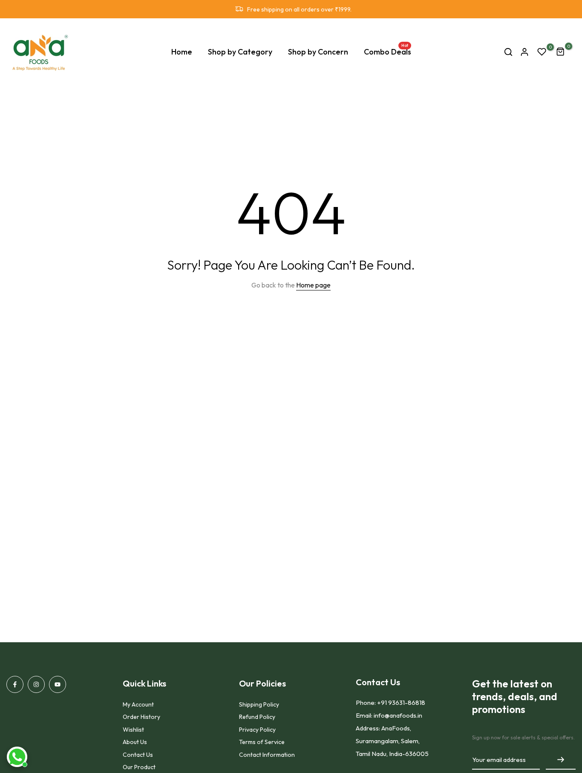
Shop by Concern (318, 52)
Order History (141, 717)
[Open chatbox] (17, 757)
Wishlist (133, 729)
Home (181, 52)
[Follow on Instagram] (36, 684)
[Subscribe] (561, 760)
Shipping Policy (259, 704)
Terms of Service (262, 742)
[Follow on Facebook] (14, 684)
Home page (313, 285)
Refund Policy (257, 717)
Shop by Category (240, 52)
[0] (542, 52)
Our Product (139, 767)
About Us (135, 742)
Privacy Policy (257, 729)
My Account (138, 704)
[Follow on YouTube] (57, 684)
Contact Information (267, 755)
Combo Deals (387, 51)
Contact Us (138, 755)
